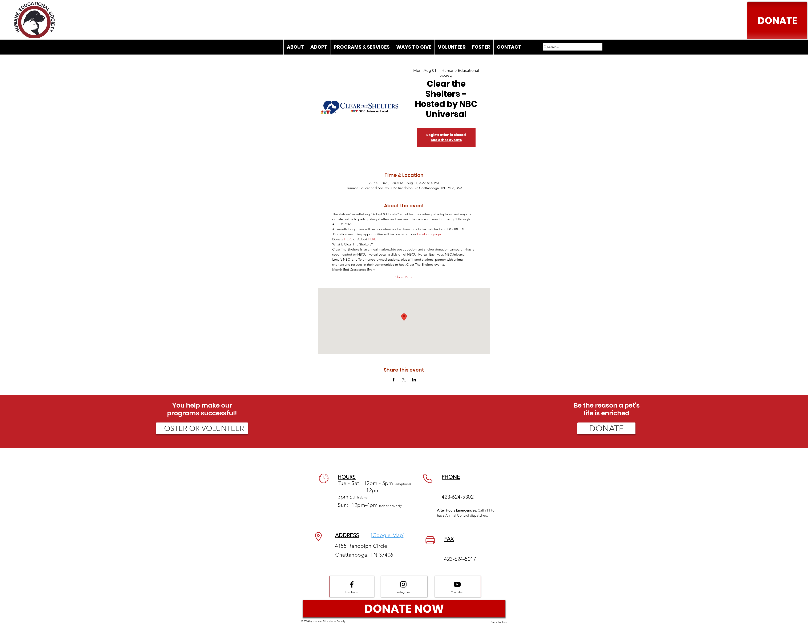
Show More (403, 277)
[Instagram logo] (403, 584)
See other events (446, 139)
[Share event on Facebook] (394, 379)
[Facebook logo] (352, 584)
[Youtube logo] (457, 584)
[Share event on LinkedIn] (414, 379)
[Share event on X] (404, 379)
